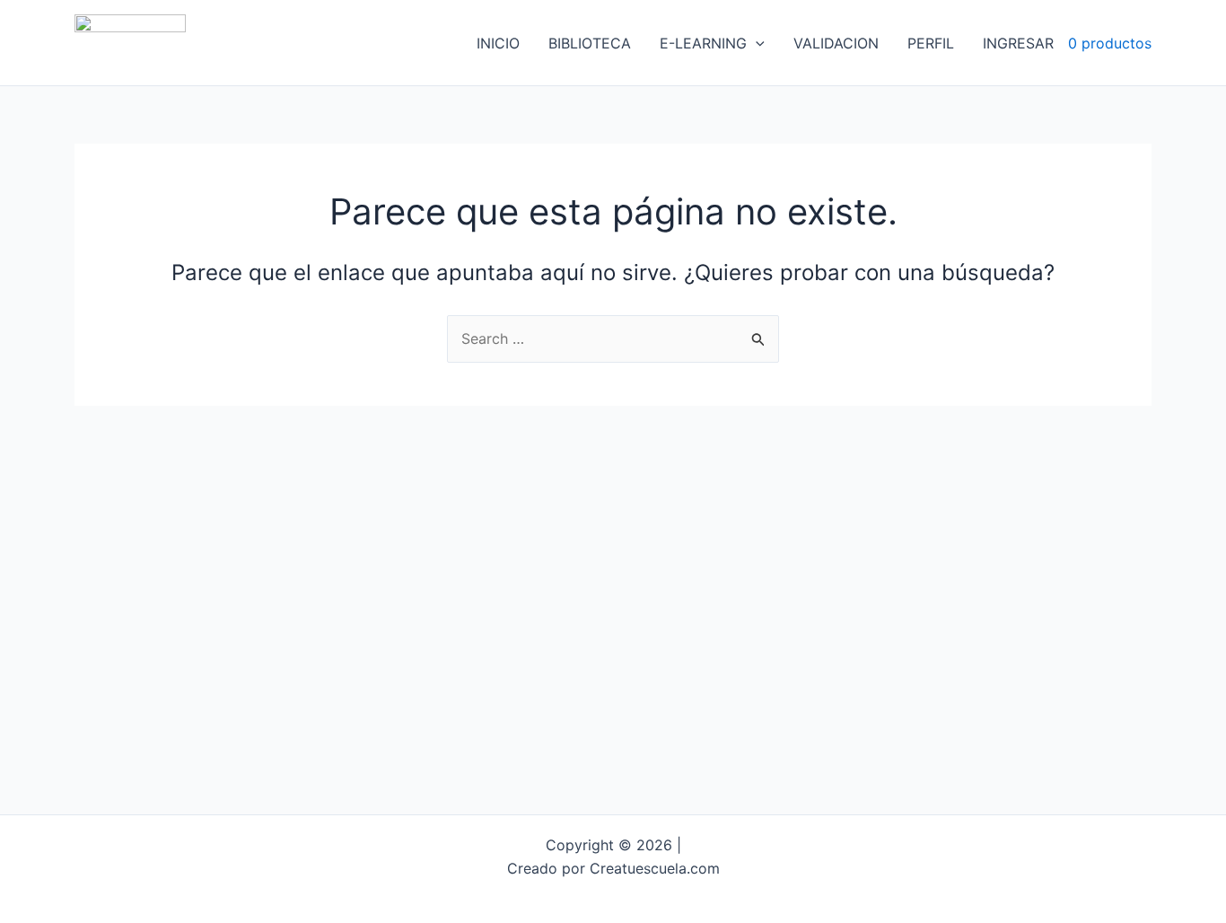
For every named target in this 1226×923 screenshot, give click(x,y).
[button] (756, 43)
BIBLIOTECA (589, 43)
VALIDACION (836, 43)
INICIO (498, 43)
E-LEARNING (703, 43)
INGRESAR (1018, 43)
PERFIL (930, 43)
